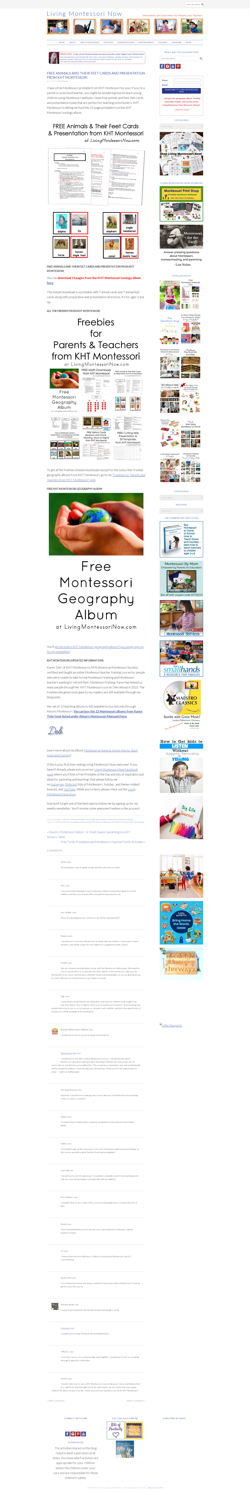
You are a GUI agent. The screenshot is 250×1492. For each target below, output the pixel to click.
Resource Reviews (101, 819)
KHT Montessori (97, 822)
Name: (165, 80)
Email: (165, 85)
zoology (141, 822)
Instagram (57, 784)
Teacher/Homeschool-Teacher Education (120, 819)
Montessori (106, 822)
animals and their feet (62, 822)
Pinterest (71, 784)
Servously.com (155, 1488)
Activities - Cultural (61, 819)
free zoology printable (77, 822)
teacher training (133, 822)
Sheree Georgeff (68, 1053)
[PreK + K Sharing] (134, 1438)
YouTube (69, 789)
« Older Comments (56, 1400)
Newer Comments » (136, 1400)
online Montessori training (119, 822)
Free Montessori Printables (76, 819)
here (50, 283)
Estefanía (65, 1328)
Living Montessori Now (125, 23)
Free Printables (90, 819)
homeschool (88, 822)
